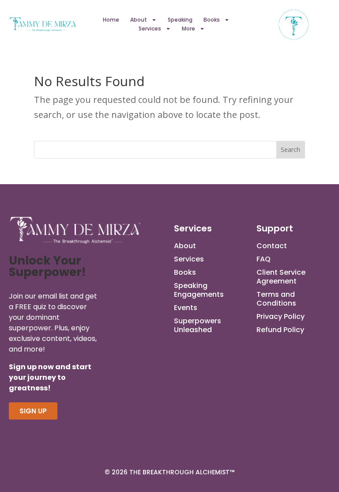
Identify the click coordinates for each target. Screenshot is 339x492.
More (188, 28)
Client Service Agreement (280, 277)
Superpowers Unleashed (197, 325)
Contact (271, 246)
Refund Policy (280, 329)
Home (111, 19)
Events (185, 307)
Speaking (180, 19)
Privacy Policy (280, 316)
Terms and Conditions (276, 299)
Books (211, 19)
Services (150, 28)
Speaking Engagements (199, 290)
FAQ (263, 259)
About (138, 19)
